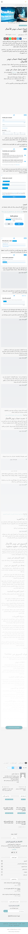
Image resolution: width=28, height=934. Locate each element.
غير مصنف (25, 874)
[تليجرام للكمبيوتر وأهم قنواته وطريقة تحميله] (7, 816)
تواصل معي (10, 925)
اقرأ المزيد (14, 849)
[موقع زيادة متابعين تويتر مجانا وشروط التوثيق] (7, 802)
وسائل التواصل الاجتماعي (23, 25)
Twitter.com (14, 72)
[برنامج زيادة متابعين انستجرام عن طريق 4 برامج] (24, 896)
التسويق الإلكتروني (21, 762)
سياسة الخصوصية (16, 925)
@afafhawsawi (12, 916)
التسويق (25, 861)
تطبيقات (25, 872)
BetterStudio (17, 931)
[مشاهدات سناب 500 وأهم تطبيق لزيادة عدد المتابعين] (20, 802)
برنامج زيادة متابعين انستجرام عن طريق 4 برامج (11, 894)
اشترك (5, 911)
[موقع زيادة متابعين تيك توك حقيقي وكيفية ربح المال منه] (20, 816)
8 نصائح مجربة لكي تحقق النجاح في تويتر (14, 415)
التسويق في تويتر (5, 762)
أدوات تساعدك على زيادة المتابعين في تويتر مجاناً (12, 211)
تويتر (25, 764)
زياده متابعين (23, 799)
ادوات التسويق (24, 866)
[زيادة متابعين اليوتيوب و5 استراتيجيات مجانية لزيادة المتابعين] (24, 884)
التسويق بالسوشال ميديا (13, 762)
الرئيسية (23, 923)
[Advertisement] (14, 99)
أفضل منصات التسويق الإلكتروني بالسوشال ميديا (12, 648)
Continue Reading (13, 727)
